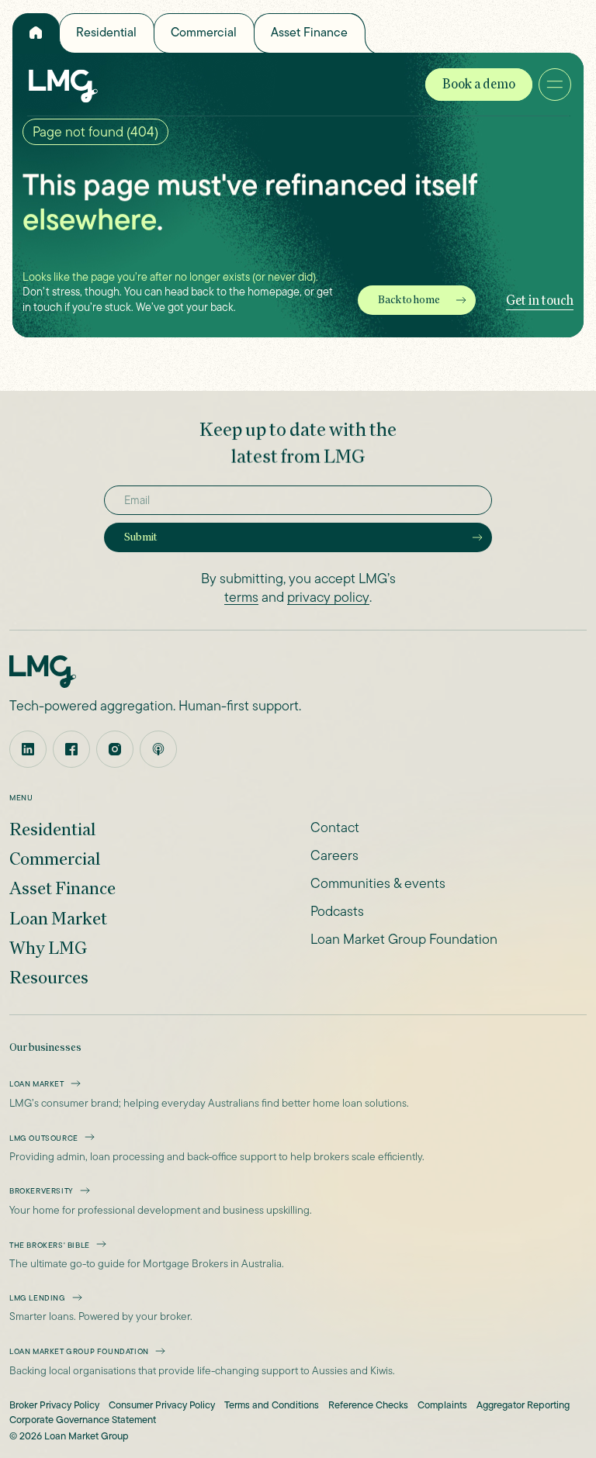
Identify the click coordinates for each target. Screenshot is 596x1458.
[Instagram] (114, 749)
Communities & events (377, 883)
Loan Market (58, 918)
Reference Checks (368, 1405)
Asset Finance (309, 32)
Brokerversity (41, 1191)
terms (241, 597)
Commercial (204, 32)
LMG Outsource (43, 1138)
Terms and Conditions (271, 1405)
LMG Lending (37, 1298)
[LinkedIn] (28, 749)
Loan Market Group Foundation (403, 939)
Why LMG (48, 947)
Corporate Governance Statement (82, 1420)
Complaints (442, 1405)
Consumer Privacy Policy (162, 1405)
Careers (334, 855)
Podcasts (337, 911)
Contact (334, 827)
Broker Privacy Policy (54, 1405)
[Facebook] (71, 749)
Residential (106, 32)
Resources (48, 977)
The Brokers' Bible (49, 1245)
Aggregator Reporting (523, 1405)
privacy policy (328, 597)
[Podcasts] (158, 749)
